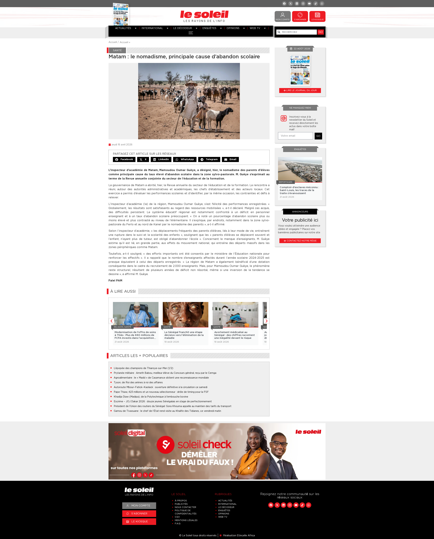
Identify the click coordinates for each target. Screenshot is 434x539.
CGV (177, 517)
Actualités (123, 28)
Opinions (233, 28)
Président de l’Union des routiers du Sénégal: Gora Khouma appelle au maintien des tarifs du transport (172, 406)
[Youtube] (309, 3)
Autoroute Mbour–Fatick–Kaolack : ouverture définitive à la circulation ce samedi (160, 387)
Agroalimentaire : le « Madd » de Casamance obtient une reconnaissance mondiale (161, 377)
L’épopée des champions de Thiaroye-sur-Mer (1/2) (143, 368)
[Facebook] (284, 3)
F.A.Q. (178, 523)
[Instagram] (303, 3)
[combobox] (296, 32)
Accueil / (113, 42)
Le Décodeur (182, 28)
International (152, 28)
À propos (181, 500)
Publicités (181, 504)
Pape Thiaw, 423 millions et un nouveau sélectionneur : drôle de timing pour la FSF (161, 392)
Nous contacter (185, 507)
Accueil (124, 42)
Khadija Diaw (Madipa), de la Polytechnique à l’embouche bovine (151, 396)
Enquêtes (209, 28)
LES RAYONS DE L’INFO (204, 21)
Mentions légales (186, 520)
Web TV (255, 28)
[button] (124, 159)
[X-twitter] (290, 3)
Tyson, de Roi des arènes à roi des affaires (138, 382)
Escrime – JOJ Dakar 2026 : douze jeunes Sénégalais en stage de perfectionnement (163, 401)
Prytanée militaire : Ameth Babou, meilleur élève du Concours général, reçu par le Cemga (165, 373)
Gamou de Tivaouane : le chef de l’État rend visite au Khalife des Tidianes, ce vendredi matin (167, 411)
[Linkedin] (296, 3)
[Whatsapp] (322, 3)
